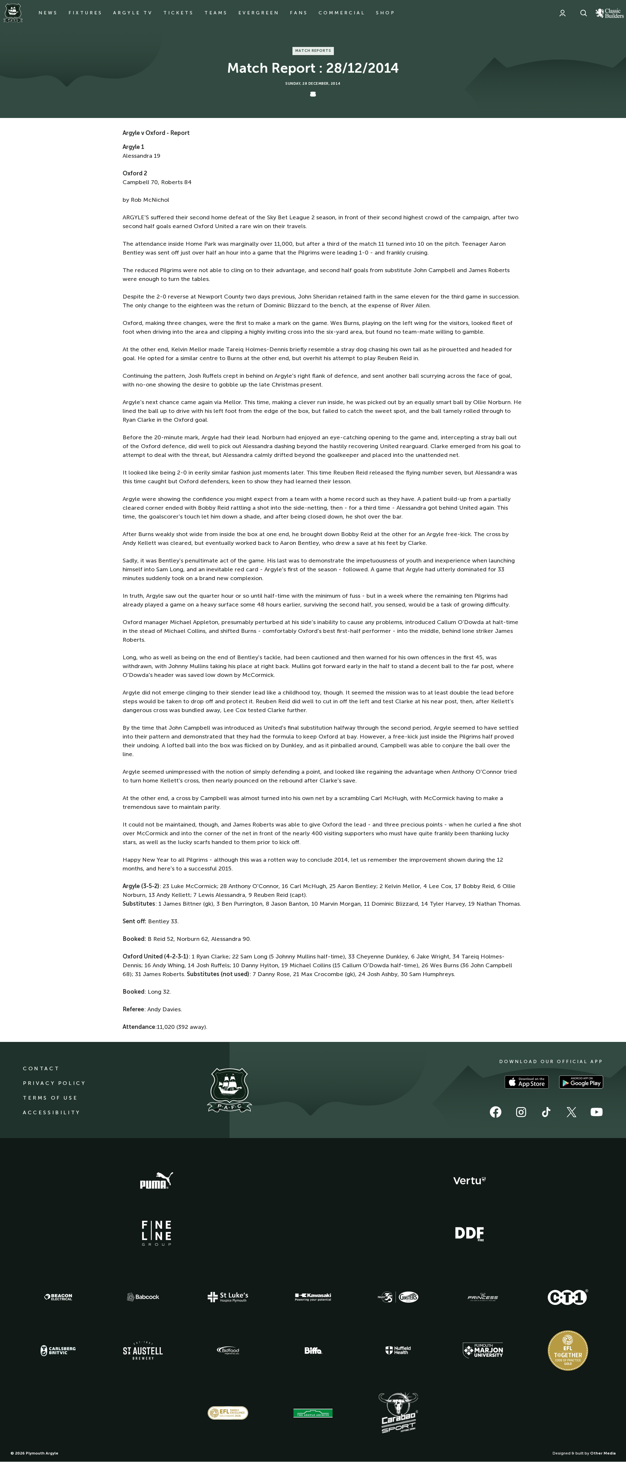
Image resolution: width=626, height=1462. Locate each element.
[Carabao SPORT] (398, 1413)
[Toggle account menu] (562, 13)
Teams (216, 13)
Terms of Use (50, 1098)
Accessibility (52, 1112)
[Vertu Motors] (469, 1180)
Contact (41, 1068)
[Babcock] (143, 1297)
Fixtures (85, 13)
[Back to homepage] (13, 13)
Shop (385, 13)
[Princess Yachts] (483, 1297)
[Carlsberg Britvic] (58, 1350)
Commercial (342, 13)
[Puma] (156, 1180)
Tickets (178, 13)
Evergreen (258, 13)
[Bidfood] (228, 1350)
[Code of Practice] (568, 1350)
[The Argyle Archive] (313, 1413)
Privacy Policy (54, 1083)
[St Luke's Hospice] (228, 1297)
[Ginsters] (398, 1297)
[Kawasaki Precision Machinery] (313, 1297)
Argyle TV (133, 13)
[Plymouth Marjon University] (483, 1350)
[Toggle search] (583, 13)
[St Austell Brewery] (143, 1350)
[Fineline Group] (156, 1233)
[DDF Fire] (469, 1233)
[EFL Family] (228, 1413)
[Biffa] (313, 1350)
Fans (299, 13)
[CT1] (568, 1297)
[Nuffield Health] (398, 1350)
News (48, 13)
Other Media (603, 1453)
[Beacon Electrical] (58, 1297)
